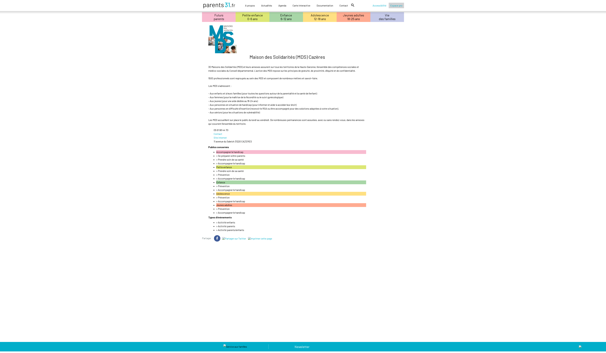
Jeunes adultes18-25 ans (353, 17)
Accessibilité (379, 5)
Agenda (282, 5)
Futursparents (219, 17)
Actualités (266, 5)
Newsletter (302, 347)
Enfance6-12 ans (286, 17)
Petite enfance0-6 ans (252, 17)
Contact (343, 5)
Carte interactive (301, 5)
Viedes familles (387, 17)
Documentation (325, 5)
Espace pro (396, 5)
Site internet (220, 137)
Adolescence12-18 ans (320, 17)
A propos (250, 5)
